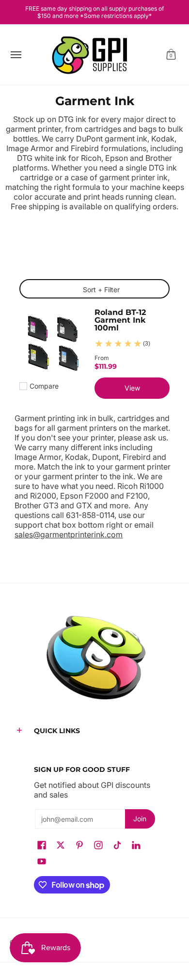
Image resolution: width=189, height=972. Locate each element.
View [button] (132, 388)
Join (139, 819)
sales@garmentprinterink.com (69, 534)
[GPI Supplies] (92, 55)
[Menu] (15, 55)
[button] (171, 55)
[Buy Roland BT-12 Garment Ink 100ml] (52, 344)
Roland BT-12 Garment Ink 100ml (120, 319)
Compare (44, 386)
